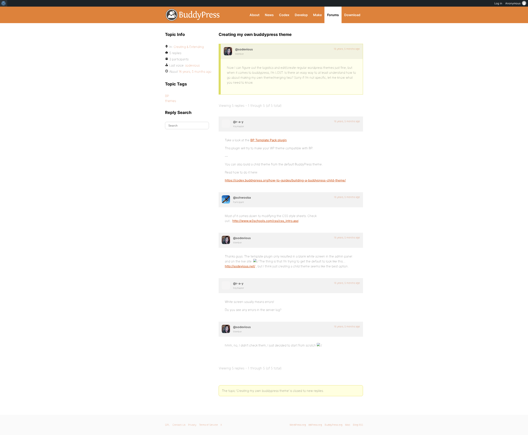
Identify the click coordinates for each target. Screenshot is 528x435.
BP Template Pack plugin (268, 140)
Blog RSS (358, 424)
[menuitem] (3, 3)
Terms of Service (208, 424)
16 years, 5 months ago (347, 48)
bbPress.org (315, 424)
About (254, 15)
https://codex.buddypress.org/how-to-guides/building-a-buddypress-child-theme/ (285, 180)
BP (167, 96)
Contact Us (178, 424)
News (269, 15)
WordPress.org (298, 424)
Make (317, 15)
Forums (333, 15)
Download (352, 15)
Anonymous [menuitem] (513, 3)
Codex (284, 15)
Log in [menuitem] (498, 3)
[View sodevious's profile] (228, 51)
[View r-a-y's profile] (226, 124)
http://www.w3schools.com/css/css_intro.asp (265, 221)
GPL (167, 424)
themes (170, 101)
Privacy (192, 424)
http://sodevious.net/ (240, 266)
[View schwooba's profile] (226, 199)
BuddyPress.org (192, 15)
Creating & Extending (189, 47)
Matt (347, 424)
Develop (301, 15)
